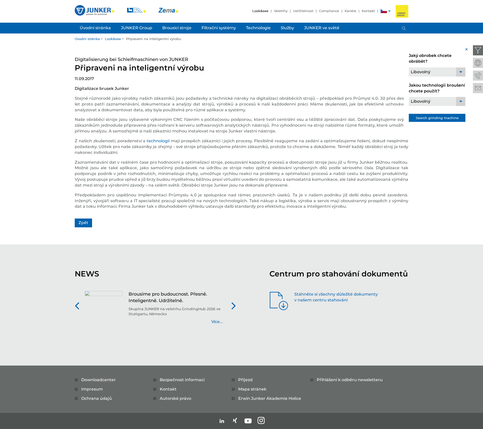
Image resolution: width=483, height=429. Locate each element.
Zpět (83, 222)
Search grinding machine (437, 118)
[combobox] (437, 72)
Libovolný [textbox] (420, 71)
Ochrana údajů (96, 398)
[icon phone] (478, 75)
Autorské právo (175, 398)
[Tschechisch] (384, 11)
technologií (158, 140)
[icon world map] (478, 63)
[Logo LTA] (137, 10)
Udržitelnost (303, 11)
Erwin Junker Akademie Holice (269, 398)
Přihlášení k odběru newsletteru (350, 379)
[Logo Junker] (95, 10)
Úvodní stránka (87, 39)
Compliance (329, 11)
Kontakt (368, 11)
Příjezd (245, 379)
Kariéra (350, 11)
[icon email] (478, 88)
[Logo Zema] (168, 10)
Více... (217, 321)
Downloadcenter (98, 379)
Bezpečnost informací (182, 379)
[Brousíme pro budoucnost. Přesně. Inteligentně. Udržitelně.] (104, 310)
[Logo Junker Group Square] (402, 11)
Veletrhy (281, 11)
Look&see (260, 11)
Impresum (92, 389)
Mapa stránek (252, 389)
